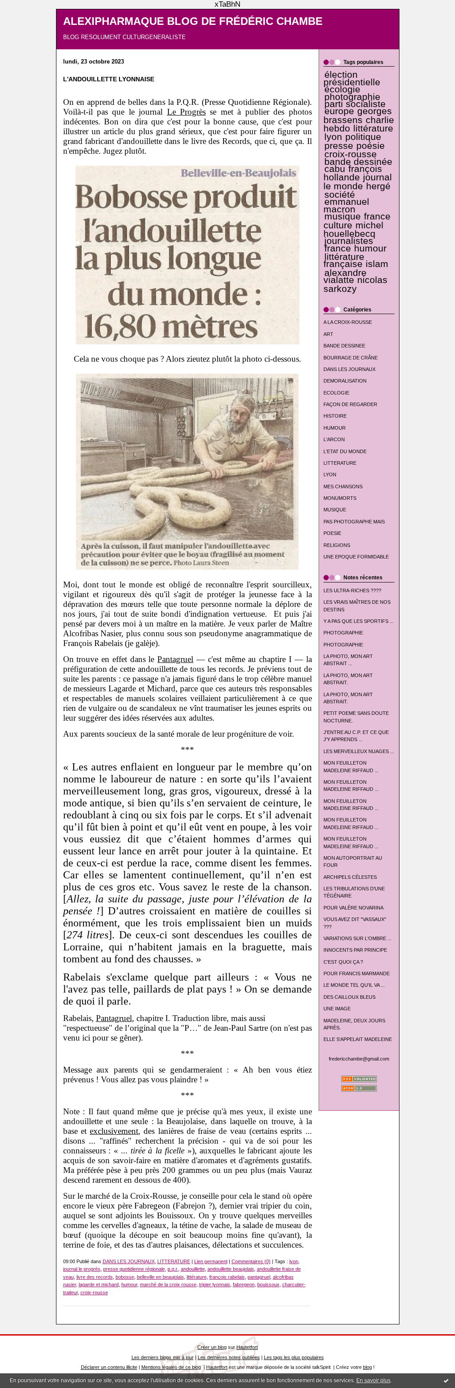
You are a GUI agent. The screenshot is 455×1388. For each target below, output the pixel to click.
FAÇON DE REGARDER (350, 404)
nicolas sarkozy (355, 284)
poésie (370, 145)
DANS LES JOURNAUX (349, 369)
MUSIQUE (334, 509)
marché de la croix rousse (168, 1284)
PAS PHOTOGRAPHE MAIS (354, 521)
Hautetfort (247, 1347)
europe (339, 111)
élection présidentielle (351, 78)
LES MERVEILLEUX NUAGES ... (358, 751)
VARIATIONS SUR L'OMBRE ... (357, 938)
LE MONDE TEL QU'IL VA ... (354, 985)
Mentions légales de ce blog (171, 1367)
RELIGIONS (336, 545)
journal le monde (357, 181)
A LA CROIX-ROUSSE (347, 322)
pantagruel (258, 1277)
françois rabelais (227, 1277)
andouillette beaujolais (231, 1269)
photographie (352, 97)
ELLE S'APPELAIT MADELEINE (357, 1039)
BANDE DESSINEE (344, 345)
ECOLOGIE (336, 392)
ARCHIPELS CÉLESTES (350, 877)
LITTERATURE (339, 463)
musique (342, 216)
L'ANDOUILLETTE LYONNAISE (108, 79)
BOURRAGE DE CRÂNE (350, 357)
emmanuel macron (346, 205)
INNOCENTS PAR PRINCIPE (355, 950)
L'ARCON (334, 439)
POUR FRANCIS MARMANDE (356, 973)
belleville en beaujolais (160, 1277)
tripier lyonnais (214, 1284)
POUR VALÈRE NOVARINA (353, 907)
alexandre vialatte (345, 276)
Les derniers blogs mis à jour (163, 1357)
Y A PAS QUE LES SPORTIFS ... (358, 621)
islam (377, 264)
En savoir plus (373, 1380)
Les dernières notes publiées (229, 1357)
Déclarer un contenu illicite (109, 1367)
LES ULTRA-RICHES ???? (352, 590)
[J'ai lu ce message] (446, 1380)
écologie (342, 89)
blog (367, 1367)
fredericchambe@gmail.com (359, 1058)
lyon (333, 137)
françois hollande (353, 173)
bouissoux (268, 1284)
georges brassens (357, 115)
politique (363, 137)
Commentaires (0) (251, 1261)
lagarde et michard (99, 1284)
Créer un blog (212, 1347)
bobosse (125, 1277)
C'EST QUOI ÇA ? (343, 962)
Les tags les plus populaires (294, 1357)
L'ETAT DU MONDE (345, 451)
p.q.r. (173, 1269)
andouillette (193, 1269)
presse (338, 145)
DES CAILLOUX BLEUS (349, 997)
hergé (378, 186)
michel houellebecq (353, 229)
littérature (373, 128)
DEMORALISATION (345, 380)
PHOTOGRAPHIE (343, 632)
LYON (329, 474)
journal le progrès (81, 1269)
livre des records (94, 1277)
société (339, 194)
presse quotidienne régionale (134, 1269)
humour (370, 248)
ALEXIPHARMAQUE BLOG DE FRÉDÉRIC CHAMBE (193, 21)
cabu (334, 169)
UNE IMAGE (337, 1008)
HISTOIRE (335, 416)
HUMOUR (334, 428)
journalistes (348, 240)
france (337, 248)
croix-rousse (350, 154)
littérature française (343, 260)
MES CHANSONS (343, 486)
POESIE (332, 533)
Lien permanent (211, 1261)
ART (328, 334)
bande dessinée (358, 161)
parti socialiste (355, 104)
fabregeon (244, 1284)
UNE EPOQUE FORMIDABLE (356, 556)
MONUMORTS (339, 498)
